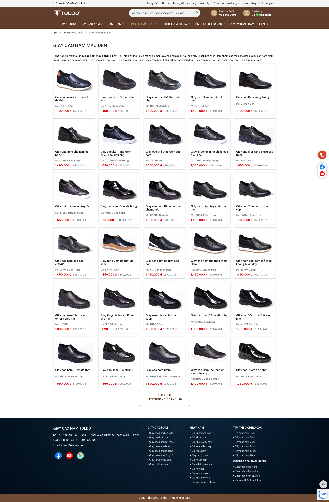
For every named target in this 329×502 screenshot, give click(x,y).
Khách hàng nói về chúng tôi (258, 3)
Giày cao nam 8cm (245, 446)
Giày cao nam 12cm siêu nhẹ (209, 315)
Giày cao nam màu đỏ (102, 60)
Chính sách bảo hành (246, 466)
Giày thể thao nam (202, 464)
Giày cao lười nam (158, 437)
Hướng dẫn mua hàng (185, 3)
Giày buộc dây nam (202, 442)
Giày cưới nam (199, 459)
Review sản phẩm (242, 23)
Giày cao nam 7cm (245, 442)
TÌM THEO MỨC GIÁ (175, 23)
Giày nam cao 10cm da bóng (118, 206)
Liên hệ (264, 23)
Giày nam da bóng (201, 446)
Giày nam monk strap (203, 482)
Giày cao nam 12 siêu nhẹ (116, 370)
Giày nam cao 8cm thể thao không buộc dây (254, 262)
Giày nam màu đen (182, 60)
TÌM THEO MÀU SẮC (142, 23)
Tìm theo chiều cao (209, 23)
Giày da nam (198, 468)
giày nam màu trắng (157, 60)
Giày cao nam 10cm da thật (72, 370)
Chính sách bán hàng (225, 3)
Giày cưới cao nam (159, 464)
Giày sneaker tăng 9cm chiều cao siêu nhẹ (115, 153)
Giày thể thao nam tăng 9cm (73, 206)
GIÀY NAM (197, 427)
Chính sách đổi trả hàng (248, 471)
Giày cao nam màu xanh (130, 60)
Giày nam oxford (201, 477)
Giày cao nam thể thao (161, 442)
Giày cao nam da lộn (160, 446)
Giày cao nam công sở (161, 455)
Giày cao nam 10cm (245, 451)
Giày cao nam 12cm (158, 370)
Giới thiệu (205, 3)
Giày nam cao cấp (201, 433)
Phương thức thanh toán (248, 480)
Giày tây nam (199, 451)
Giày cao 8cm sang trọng (252, 97)
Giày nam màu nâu (205, 60)
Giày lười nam (199, 437)
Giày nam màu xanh (251, 60)
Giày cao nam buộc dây (161, 433)
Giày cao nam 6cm (245, 437)
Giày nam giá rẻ (200, 473)
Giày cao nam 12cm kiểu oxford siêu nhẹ (70, 317)
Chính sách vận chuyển (247, 475)
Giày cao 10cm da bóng (251, 370)
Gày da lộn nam (200, 455)
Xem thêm (164, 397)
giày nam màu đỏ (228, 60)
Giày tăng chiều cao (160, 459)
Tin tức (166, 3)
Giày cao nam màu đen (99, 32)
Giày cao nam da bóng (161, 451)
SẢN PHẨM (115, 23)
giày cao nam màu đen (74, 60)
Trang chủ (152, 3)
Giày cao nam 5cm (245, 433)
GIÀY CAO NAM (90, 23)
